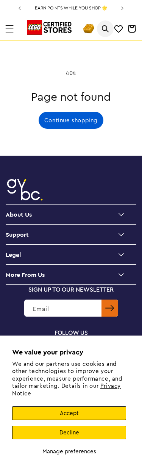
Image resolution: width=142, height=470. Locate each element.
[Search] (105, 28)
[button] (9, 28)
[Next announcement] (122, 8)
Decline (69, 432)
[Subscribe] (109, 308)
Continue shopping (71, 120)
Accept (69, 413)
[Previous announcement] (19, 8)
